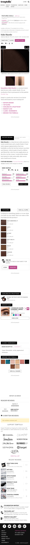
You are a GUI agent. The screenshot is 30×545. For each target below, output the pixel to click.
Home (2, 28)
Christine (15, 311)
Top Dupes (6, 105)
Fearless (9, 252)
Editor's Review (8, 103)
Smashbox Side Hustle (8, 88)
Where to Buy (20, 40)
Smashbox (5, 37)
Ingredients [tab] (17, 346)
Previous (25, 47)
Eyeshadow (4, 30)
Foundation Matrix (14, 6)
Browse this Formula (10, 113)
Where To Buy (23, 184)
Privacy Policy (5, 538)
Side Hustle (6, 34)
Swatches (20, 5)
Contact (3, 532)
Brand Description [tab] (7, 346)
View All (17, 16)
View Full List (15, 456)
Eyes (20, 28)
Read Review (6, 184)
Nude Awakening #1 (12, 221)
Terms (3, 540)
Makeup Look (7, 109)
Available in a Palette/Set (12, 107)
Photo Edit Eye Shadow (19, 37)
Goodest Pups (19, 534)
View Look (15, 318)
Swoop (9, 246)
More (26, 5)
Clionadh (4, 20)
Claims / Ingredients (10, 111)
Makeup (15, 28)
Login (24, 1)
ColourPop (4, 22)
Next (28, 47)
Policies (3, 534)
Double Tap (4, 94)
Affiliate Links (18, 137)
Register (13, 267)
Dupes (12, 40)
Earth (8, 227)
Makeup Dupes (8, 6)
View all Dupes (23, 210)
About (3, 530)
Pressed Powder (15, 30)
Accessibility (5, 542)
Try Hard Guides (19, 532)
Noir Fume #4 (10, 239)
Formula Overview (18, 161)
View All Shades (15, 371)
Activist (9, 233)
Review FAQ (4, 536)
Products (9, 28)
